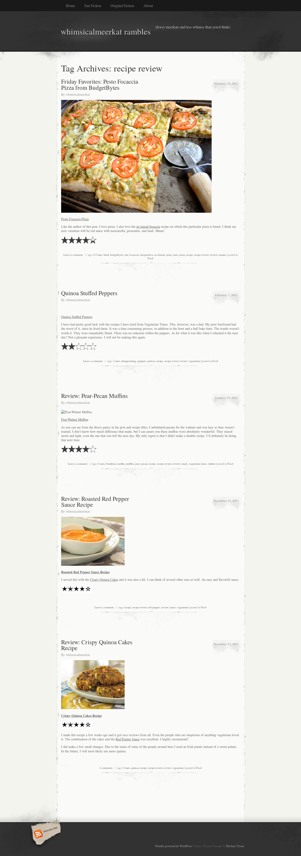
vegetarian (194, 361)
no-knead (159, 254)
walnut (211, 463)
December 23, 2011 (226, 500)
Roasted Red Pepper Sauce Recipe (85, 571)
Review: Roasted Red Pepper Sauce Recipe (95, 502)
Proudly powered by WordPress (173, 846)
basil (106, 254)
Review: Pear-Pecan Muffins (94, 396)
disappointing (128, 361)
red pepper (154, 607)
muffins (130, 463)
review (213, 254)
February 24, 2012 (226, 83)
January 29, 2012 (226, 397)
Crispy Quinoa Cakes (104, 579)
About (148, 5)
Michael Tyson (235, 846)
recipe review (201, 254)
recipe (189, 254)
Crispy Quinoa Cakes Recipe (81, 715)
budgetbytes (116, 254)
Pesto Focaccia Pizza (75, 219)
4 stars (101, 463)
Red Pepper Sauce (128, 739)
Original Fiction (122, 5)
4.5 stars (97, 254)
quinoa (151, 361)
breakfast (111, 463)
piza (175, 254)
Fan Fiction (92, 5)
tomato (222, 254)
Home (70, 5)
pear (137, 463)
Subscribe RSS (45, 834)
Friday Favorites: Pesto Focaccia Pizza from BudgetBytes (99, 84)
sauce (173, 607)
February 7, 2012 (226, 295)
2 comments (105, 768)
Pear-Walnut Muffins (74, 419)
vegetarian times (197, 463)
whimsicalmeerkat (78, 94)
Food (150, 258)
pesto (169, 254)
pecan (144, 463)
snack (184, 463)
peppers (142, 361)
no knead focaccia (148, 226)
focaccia (134, 254)
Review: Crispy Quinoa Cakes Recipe (96, 645)
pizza (182, 254)
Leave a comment (73, 254)
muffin (120, 463)
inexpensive (146, 254)
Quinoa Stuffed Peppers (89, 293)
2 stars (116, 361)
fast (126, 254)
